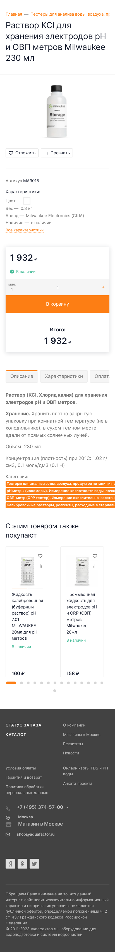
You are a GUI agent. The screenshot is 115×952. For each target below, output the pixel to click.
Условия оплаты (21, 768)
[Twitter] (34, 864)
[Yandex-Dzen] (10, 864)
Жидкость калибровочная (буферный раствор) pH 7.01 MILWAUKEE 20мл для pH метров (27, 616)
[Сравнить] (39, 565)
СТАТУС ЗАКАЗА (24, 725)
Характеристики (64, 376)
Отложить (25, 152)
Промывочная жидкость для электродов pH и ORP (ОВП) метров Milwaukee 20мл (81, 613)
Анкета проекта (77, 783)
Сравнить (60, 152)
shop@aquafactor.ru (35, 834)
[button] (11, 683)
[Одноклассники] (22, 864)
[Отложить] (39, 555)
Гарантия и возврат (24, 777)
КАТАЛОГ (16, 734)
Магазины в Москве (81, 734)
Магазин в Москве (40, 824)
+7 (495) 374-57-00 (40, 807)
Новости (71, 753)
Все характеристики (25, 230)
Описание (21, 376)
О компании (74, 725)
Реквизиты (73, 744)
